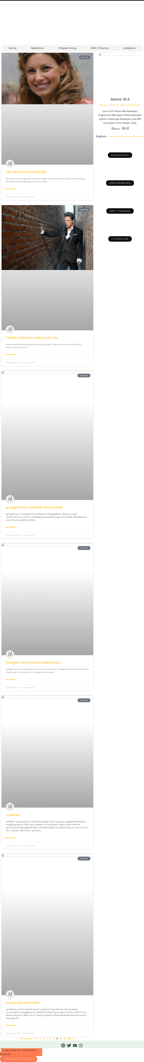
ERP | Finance (100, 48)
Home (12, 48)
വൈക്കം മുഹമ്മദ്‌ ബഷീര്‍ (23, 1002)
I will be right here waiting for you (32, 338)
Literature (129, 48)
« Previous (26, 1038)
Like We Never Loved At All (26, 172)
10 (65, 1038)
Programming (67, 48)
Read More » (11, 189)
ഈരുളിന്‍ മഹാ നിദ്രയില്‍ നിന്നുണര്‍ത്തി (34, 507)
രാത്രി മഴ (12, 815)
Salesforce (37, 48)
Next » (71, 1038)
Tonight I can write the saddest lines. (33, 662)
